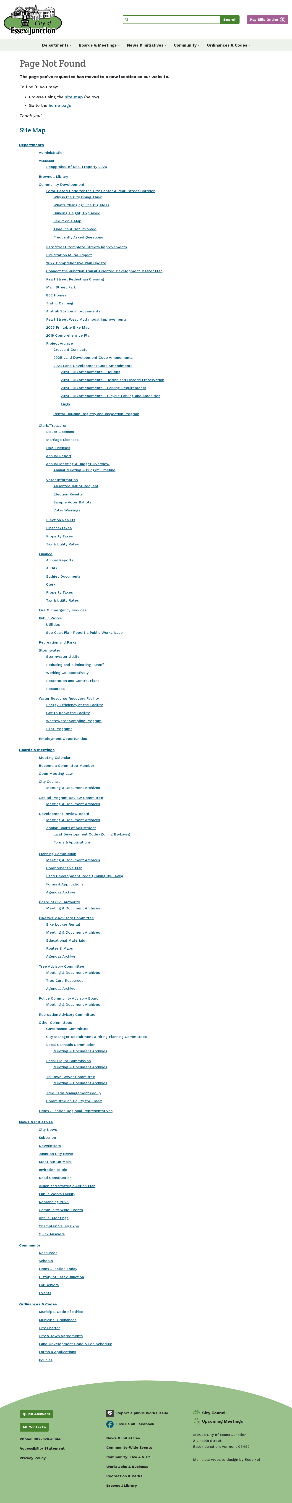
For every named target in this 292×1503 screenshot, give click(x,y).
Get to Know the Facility (68, 713)
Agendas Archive (61, 892)
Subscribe (47, 1137)
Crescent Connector (71, 349)
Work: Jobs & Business (127, 1466)
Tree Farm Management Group (73, 1093)
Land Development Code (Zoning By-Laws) (91, 834)
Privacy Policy (33, 1458)
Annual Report (58, 456)
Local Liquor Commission (68, 1061)
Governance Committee (67, 1028)
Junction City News (56, 1154)
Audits (51, 568)
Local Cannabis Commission (70, 1044)
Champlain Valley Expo (59, 1226)
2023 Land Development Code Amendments (92, 366)
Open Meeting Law (56, 773)
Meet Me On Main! (55, 1162)
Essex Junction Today (58, 1269)
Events (45, 1293)
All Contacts (34, 1427)
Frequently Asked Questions (78, 237)
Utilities (53, 624)
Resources (55, 688)
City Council (49, 781)
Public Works (50, 618)
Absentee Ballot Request (75, 486)
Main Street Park (61, 287)
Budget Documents (63, 576)
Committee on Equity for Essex (74, 1101)
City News (48, 1129)
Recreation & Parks (124, 1476)
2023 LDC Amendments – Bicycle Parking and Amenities (110, 396)
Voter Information (62, 480)
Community (29, 1245)
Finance (45, 554)
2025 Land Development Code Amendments (93, 357)
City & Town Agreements (61, 1336)
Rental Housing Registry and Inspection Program (96, 414)
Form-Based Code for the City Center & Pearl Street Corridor (100, 191)
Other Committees (55, 1022)
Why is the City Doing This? (77, 197)
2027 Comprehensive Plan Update (76, 263)
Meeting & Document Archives (73, 788)
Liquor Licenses (60, 431)
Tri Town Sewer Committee (70, 1077)
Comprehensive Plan (64, 868)
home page (60, 105)
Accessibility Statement (42, 1448)
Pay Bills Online (264, 19)
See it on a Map (67, 221)
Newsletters (50, 1146)
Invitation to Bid (53, 1170)
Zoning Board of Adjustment (71, 828)
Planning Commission (57, 854)
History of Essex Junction (61, 1277)
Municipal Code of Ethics (61, 1311)
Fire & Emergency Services (62, 610)
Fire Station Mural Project (69, 255)
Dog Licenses (58, 448)
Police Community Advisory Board (69, 998)
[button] (56, 45)
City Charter (49, 1328)
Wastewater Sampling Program (74, 721)
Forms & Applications (72, 842)
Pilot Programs (59, 729)
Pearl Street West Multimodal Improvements (86, 319)
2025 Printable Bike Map (68, 327)
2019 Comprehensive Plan (68, 335)
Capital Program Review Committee (71, 798)
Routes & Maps (59, 948)
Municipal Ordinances (57, 1320)
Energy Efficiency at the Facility (74, 705)
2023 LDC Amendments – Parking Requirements (103, 388)
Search (230, 19)
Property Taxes (59, 536)
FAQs (65, 404)
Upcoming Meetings (222, 1421)
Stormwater (49, 650)
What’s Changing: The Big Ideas (81, 205)
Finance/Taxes (59, 528)
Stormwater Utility (62, 656)
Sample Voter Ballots (72, 502)
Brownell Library (53, 176)
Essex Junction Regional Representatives (75, 1111)
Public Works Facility (57, 1194)
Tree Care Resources (64, 980)
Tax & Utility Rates (62, 544)
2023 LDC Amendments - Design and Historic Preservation (112, 380)
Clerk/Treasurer (53, 425)
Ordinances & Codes (38, 1304)
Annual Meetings (53, 1218)
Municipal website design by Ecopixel (226, 1459)
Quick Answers (52, 1234)
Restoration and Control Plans (72, 680)
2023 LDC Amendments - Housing (90, 372)
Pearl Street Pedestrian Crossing (75, 279)
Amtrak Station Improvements (73, 311)
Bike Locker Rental (63, 924)
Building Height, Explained (76, 213)
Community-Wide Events (61, 1210)
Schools (46, 1261)
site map (74, 96)
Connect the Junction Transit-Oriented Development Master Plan (104, 271)
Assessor (47, 160)
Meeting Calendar (54, 757)
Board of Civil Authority (59, 902)
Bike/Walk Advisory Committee (66, 918)
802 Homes (56, 295)
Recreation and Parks (57, 642)
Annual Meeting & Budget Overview (78, 464)
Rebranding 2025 (54, 1202)
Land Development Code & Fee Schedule (75, 1344)
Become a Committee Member (66, 765)
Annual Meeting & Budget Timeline (84, 470)
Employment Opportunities (63, 738)
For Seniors (49, 1285)
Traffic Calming (59, 303)
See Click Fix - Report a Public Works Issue (84, 632)
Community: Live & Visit (128, 1457)
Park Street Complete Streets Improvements (86, 247)
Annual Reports (59, 560)
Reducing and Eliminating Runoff (75, 664)
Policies (45, 1360)
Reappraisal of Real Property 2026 (76, 167)
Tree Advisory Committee (61, 966)
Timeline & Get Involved (74, 229)
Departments (31, 145)
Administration (52, 152)
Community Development (61, 184)
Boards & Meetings (37, 750)
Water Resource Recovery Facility (69, 698)
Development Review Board (64, 814)
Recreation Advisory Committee (67, 1014)
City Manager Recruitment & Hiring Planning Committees (96, 1036)
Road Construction (55, 1178)
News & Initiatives (36, 1122)
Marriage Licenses (62, 439)
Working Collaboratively (67, 672)
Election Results (68, 494)
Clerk (50, 584)
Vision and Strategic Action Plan (67, 1186)
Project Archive (59, 343)
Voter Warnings (66, 510)
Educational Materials (65, 940)
